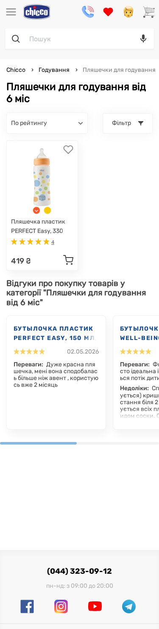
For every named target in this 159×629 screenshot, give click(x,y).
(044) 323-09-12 (79, 571)
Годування (54, 70)
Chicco (16, 70)
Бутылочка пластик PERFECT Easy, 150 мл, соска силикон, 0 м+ (55, 334)
